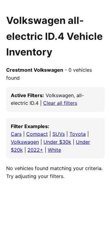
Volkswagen (25, 142)
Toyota (77, 134)
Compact (37, 134)
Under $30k (57, 142)
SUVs (58, 134)
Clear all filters (60, 103)
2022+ (35, 150)
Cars (16, 134)
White (54, 150)
